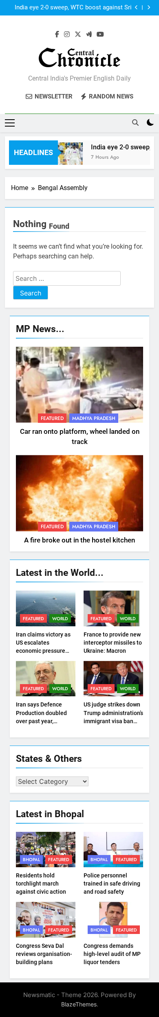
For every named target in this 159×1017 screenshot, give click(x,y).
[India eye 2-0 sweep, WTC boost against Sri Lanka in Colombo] (64, 157)
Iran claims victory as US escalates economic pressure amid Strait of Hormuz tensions (44, 650)
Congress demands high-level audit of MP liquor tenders (112, 954)
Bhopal (31, 859)
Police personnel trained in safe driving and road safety (112, 883)
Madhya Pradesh (93, 418)
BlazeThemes (79, 1004)
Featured (52, 418)
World (60, 618)
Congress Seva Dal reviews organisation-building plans (44, 954)
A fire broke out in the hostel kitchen (79, 540)
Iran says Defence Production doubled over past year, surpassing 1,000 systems (41, 720)
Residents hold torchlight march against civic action (41, 883)
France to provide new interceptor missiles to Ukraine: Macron (113, 642)
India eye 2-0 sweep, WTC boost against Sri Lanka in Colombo (73, 7)
